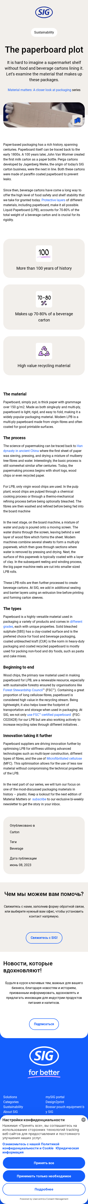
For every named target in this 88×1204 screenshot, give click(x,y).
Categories (11, 1102)
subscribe (39, 799)
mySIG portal (55, 1097)
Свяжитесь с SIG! (44, 938)
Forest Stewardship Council (23, 690)
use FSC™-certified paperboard (49, 715)
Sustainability (13, 1107)
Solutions (10, 1097)
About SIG (10, 1112)
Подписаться (44, 1024)
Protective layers (53, 200)
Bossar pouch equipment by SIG (65, 1109)
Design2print (55, 1102)
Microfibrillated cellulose (64, 758)
